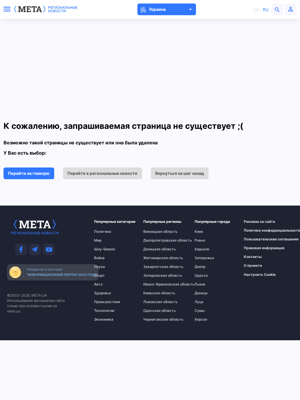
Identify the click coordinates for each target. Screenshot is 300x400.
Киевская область (155, 293)
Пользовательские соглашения (257, 239)
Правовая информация (257, 248)
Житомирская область (155, 258)
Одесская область (155, 311)
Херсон (201, 319)
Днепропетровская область (155, 240)
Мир (97, 240)
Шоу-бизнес (104, 249)
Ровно (200, 240)
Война (99, 258)
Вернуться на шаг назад (179, 173)
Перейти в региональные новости (102, 173)
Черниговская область (155, 319)
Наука (99, 267)
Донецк (201, 293)
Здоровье (102, 293)
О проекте (253, 266)
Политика (102, 232)
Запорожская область (155, 275)
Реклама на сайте (257, 222)
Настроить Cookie (260, 275)
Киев (199, 232)
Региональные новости (62, 9)
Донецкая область (155, 249)
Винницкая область (155, 232)
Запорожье (204, 258)
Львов (200, 284)
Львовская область (155, 302)
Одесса (201, 275)
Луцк (199, 302)
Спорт (99, 275)
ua (256, 9)
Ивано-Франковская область (155, 284)
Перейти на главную (29, 173)
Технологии (104, 311)
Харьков (202, 249)
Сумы (199, 311)
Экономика (103, 319)
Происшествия (105, 302)
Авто (98, 284)
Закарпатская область (155, 267)
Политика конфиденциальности (257, 230)
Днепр (200, 267)
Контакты (253, 257)
